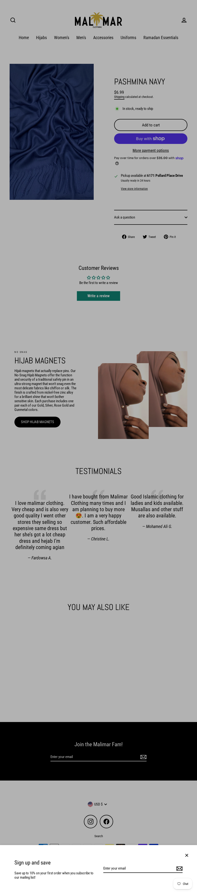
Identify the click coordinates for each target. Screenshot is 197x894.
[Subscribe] (179, 868)
